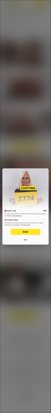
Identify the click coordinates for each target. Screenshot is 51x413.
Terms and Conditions (14, 216)
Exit (25, 240)
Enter (25, 232)
